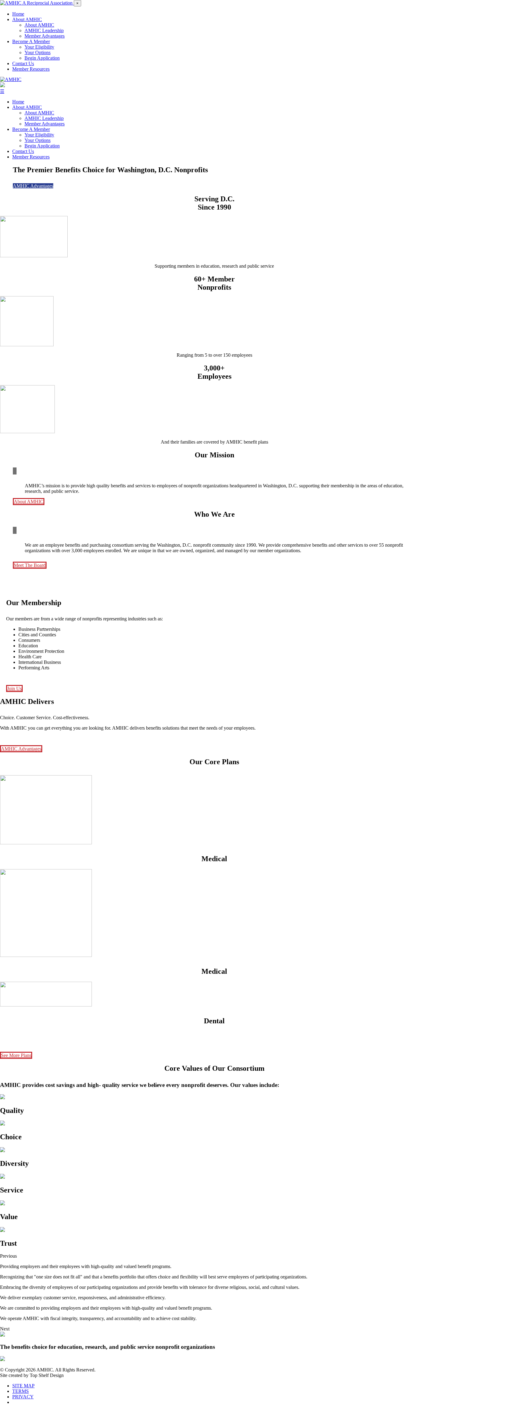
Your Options (37, 52)
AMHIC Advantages (33, 185)
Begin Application (42, 58)
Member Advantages (44, 36)
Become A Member (31, 41)
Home (18, 14)
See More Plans (16, 1055)
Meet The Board (30, 565)
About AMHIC (27, 19)
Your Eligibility (39, 47)
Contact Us (23, 63)
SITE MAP (23, 1385)
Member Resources (31, 69)
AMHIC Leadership (44, 30)
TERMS (20, 1391)
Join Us (14, 688)
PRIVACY (23, 1396)
